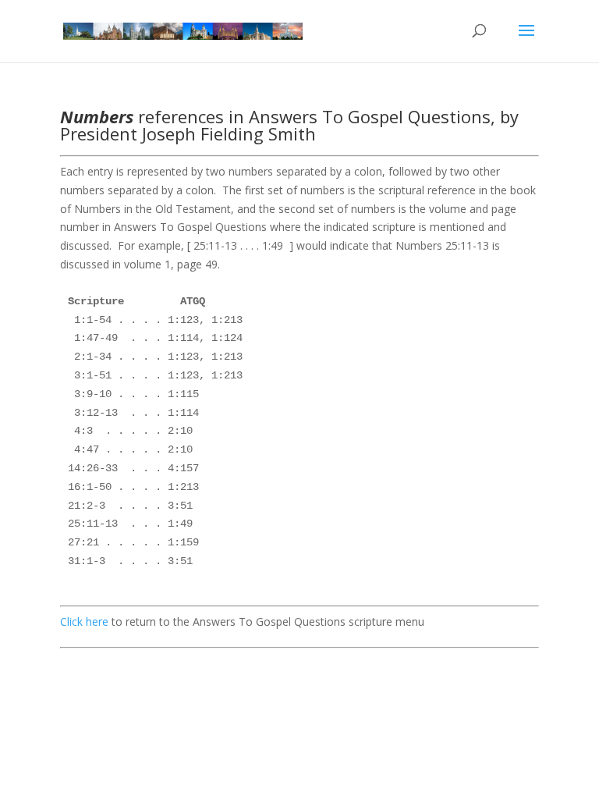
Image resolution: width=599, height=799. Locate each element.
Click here (84, 621)
